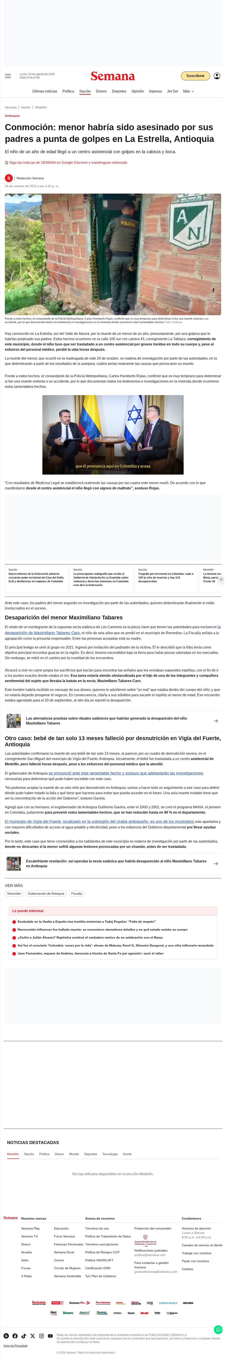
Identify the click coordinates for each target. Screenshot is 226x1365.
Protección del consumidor (152, 1228)
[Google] (6, 1336)
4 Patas (26, 1276)
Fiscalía (76, 893)
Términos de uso (97, 1228)
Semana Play (30, 1228)
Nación (26, 107)
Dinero (25, 1244)
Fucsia (25, 1268)
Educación (61, 1228)
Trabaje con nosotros (196, 1253)
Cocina (59, 1260)
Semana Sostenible (67, 1276)
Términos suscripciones (101, 1244)
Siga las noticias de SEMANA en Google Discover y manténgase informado (68, 162)
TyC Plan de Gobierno (100, 1276)
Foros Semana (64, 1236)
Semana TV (29, 1236)
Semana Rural (64, 1252)
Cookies (187, 1269)
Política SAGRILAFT (99, 1260)
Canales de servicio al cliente (202, 1245)
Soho (24, 1260)
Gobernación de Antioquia (46, 893)
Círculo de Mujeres (67, 1268)
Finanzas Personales (68, 1244)
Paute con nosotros (195, 1261)
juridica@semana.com (150, 1255)
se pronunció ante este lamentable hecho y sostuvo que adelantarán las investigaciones (126, 773)
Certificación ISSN (97, 1268)
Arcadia (26, 1252)
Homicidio (14, 893)
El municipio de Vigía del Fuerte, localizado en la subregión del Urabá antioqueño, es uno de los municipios (100, 821)
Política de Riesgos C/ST (102, 1252)
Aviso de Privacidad (20, 1346)
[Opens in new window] (15, 1336)
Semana (11, 107)
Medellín (41, 107)
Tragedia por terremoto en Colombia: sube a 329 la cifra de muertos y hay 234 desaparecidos (166, 577)
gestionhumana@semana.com (155, 1271)
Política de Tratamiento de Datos (108, 1236)
